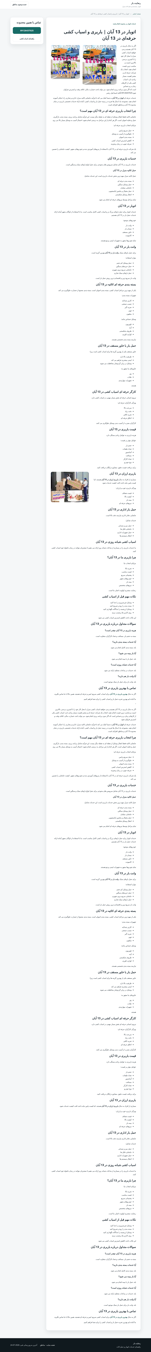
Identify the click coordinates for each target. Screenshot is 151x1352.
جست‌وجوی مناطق (19, 4)
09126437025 (27, 30)
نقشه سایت (50, 1345)
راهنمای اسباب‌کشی (27, 38)
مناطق (42, 1345)
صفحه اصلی (137, 14)
